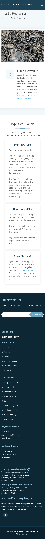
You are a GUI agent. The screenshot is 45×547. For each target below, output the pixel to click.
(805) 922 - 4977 (10, 337)
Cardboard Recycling (12, 410)
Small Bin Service (11, 396)
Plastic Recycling (10, 419)
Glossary (7, 370)
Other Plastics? (22, 256)
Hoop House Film (22, 209)
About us (7, 352)
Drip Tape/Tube (22, 144)
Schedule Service (11, 366)
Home (4, 18)
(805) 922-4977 (29, 270)
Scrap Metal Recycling (12, 382)
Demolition (8, 401)
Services (7, 356)
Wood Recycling (10, 415)
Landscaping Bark (11, 405)
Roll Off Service (10, 392)
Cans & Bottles (9, 387)
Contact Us (28, 98)
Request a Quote (10, 361)
